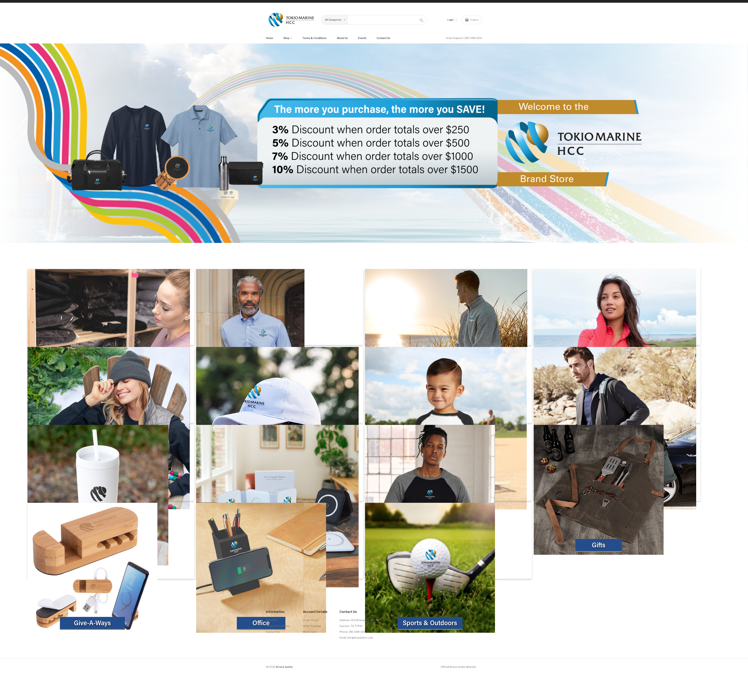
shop (286, 38)
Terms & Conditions (278, 625)
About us (342, 38)
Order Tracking (312, 625)
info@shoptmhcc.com (360, 637)
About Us (271, 620)
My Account (310, 631)
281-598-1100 (473, 38)
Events (362, 38)
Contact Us (383, 38)
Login (450, 19)
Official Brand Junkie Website (458, 666)
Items (474, 20)
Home (269, 38)
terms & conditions (314, 38)
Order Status (310, 620)
